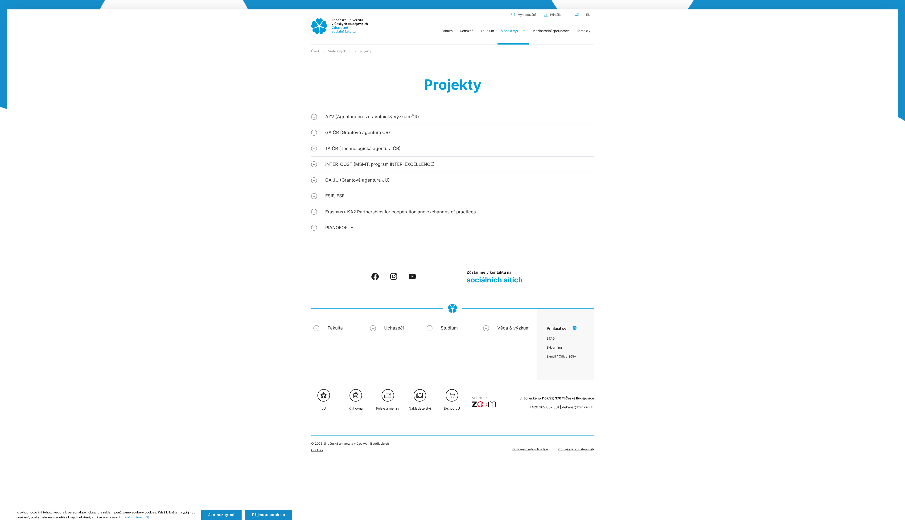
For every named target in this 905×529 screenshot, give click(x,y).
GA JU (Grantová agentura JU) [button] (357, 180)
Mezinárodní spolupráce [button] (551, 31)
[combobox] (526, 14)
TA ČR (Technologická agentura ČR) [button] (363, 148)
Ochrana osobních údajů (530, 449)
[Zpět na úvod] (339, 26)
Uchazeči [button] (467, 31)
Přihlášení (557, 14)
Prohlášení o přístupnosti (576, 449)
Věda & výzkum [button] (513, 328)
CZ (577, 14)
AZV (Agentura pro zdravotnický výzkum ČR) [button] (372, 116)
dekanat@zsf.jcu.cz (577, 407)
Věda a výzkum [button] (513, 31)
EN (588, 14)
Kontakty (583, 31)
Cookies (317, 450)
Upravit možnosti (131, 517)
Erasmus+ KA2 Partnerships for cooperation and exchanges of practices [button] (400, 212)
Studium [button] (487, 31)
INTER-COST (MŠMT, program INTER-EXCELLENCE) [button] (380, 164)
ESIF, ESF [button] (335, 196)
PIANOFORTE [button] (339, 227)
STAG (551, 338)
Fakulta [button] (447, 31)
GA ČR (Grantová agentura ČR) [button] (357, 132)
